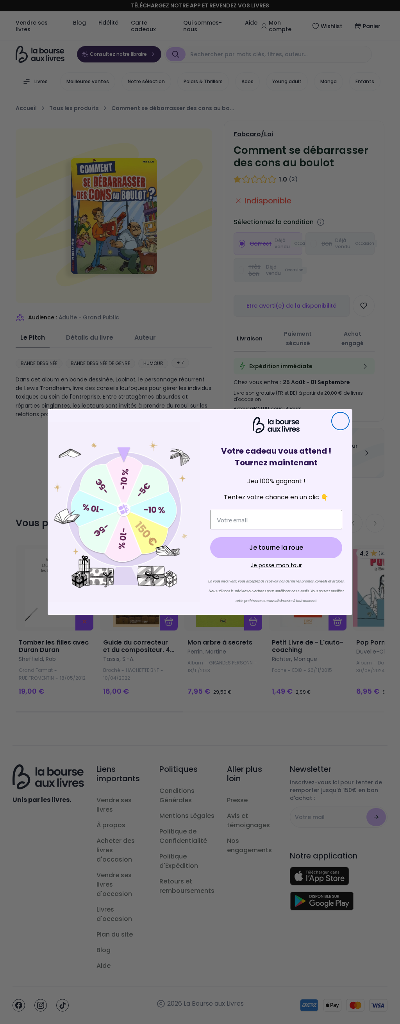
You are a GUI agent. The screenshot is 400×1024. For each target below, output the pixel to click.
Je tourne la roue (276, 547)
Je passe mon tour (276, 565)
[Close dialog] (340, 421)
